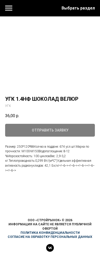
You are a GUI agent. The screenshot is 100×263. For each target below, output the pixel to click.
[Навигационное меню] (8, 8)
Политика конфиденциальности (50, 233)
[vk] (50, 250)
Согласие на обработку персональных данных (50, 237)
